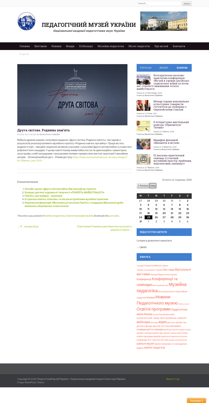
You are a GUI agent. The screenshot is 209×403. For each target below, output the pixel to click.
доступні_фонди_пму (177, 322)
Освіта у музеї (183, 304)
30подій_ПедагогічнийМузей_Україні (152, 265)
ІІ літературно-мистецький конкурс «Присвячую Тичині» (171, 124)
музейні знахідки (144, 333)
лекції (167, 326)
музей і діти (158, 333)
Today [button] (153, 185)
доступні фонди (144, 326)
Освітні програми (153, 309)
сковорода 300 (144, 340)
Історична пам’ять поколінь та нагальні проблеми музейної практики (66, 199)
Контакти (179, 46)
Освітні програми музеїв (79, 215)
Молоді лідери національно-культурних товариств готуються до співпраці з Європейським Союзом (171, 105)
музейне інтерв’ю (184, 330)
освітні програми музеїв (148, 336)
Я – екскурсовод (27, 226)
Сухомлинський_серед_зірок (151, 317)
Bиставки (169, 269)
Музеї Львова (175, 292)
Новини (56, 46)
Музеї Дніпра (163, 292)
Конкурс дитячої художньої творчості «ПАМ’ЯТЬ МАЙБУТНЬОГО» (64, 192)
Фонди (70, 46)
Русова (155, 314)
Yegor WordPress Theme (31, 382)
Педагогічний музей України (89, 24)
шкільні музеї (145, 343)
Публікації (86, 46)
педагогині (165, 336)
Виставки (40, 46)
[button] (143, 185)
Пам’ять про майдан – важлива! (43, 195)
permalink (114, 215)
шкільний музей (181, 340)
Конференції (144, 279)
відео (163, 322)
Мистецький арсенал (160, 285)
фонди (171, 340)
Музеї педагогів (139, 46)
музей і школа (170, 333)
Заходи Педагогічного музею (164, 274)
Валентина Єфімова (50, 134)
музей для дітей (170, 330)
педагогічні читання (178, 336)
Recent (163, 67)
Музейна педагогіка (111, 46)
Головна (25, 46)
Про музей (161, 46)
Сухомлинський (166, 314)
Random (182, 67)
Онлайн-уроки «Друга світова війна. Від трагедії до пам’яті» (60, 189)
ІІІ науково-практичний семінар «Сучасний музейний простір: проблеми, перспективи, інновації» (172, 159)
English (24, 54)
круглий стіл (158, 326)
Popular (145, 67)
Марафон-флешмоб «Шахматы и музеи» (166, 141)
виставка (154, 322)
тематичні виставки (160, 340)
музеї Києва (182, 333)
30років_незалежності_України (150, 270)
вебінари (143, 322)
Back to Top (172, 379)
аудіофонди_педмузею (176, 318)
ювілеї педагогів (154, 347)
